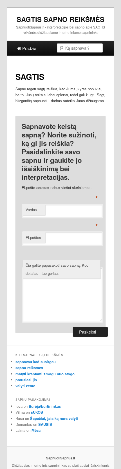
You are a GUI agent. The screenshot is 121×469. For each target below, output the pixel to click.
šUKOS (37, 412)
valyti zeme (25, 385)
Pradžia (28, 48)
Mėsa (36, 430)
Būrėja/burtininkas (45, 406)
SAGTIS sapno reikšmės (60, 19)
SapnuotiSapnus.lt (60, 458)
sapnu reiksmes (29, 367)
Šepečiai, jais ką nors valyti (54, 418)
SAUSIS (45, 424)
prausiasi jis (26, 379)
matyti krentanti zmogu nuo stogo (45, 373)
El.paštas (33, 237)
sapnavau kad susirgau (35, 361)
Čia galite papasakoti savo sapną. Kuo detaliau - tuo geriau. (57, 269)
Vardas (31, 209)
